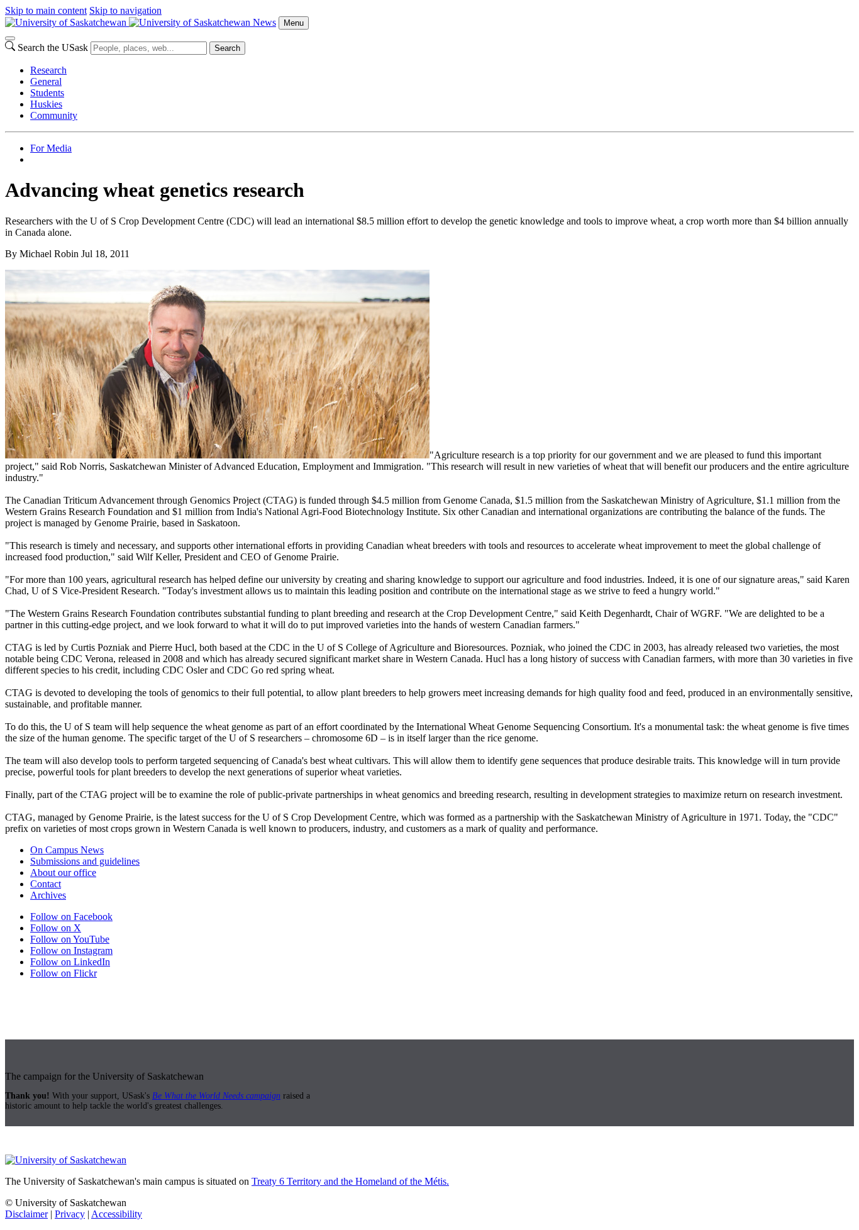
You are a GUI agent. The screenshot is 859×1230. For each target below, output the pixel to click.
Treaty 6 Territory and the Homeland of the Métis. (350, 1181)
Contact (45, 883)
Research (48, 70)
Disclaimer (26, 1214)
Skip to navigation (125, 10)
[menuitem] (442, 70)
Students (47, 92)
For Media (51, 148)
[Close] (10, 38)
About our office (63, 872)
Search (227, 48)
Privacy (70, 1214)
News (264, 22)
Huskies (46, 104)
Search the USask (53, 47)
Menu (294, 23)
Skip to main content (46, 10)
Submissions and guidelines (85, 861)
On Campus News (67, 850)
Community (53, 115)
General (46, 81)
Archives (48, 895)
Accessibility (116, 1214)
